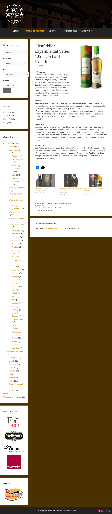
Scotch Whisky (59, 203)
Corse (14, 267)
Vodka (11, 390)
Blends (14, 156)
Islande (15, 293)
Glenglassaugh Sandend (45, 210)
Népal (14, 306)
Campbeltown (17, 159)
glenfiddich (40, 206)
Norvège (15, 310)
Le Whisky (49, 203)
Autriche (15, 244)
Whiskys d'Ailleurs (16, 218)
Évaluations (41, 203)
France (14, 280)
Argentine (15, 237)
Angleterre (16, 234)
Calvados (13, 364)
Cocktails (13, 368)
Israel (14, 297)
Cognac (12, 371)
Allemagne (16, 230)
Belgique (15, 247)
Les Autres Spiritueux (15, 351)
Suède (14, 338)
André (5, 116)
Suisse (14, 341)
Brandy (12, 361)
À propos (16, 31)
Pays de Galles (18, 319)
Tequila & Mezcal (16, 384)
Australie (15, 240)
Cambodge (16, 254)
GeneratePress (70, 510)
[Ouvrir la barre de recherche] (98, 31)
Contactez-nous (69, 31)
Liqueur (12, 377)
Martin (5, 119)
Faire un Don (87, 31)
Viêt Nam (15, 348)
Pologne (15, 329)
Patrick (6, 113)
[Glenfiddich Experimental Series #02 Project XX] (70, 180)
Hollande (15, 286)
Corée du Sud (17, 260)
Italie (14, 300)
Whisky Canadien (16, 200)
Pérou (14, 325)
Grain (14, 165)
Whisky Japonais (16, 212)
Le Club (52, 31)
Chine (14, 257)
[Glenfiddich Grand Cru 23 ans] (46, 180)
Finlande (15, 277)
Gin (10, 374)
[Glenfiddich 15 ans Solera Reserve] (95, 180)
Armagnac (13, 358)
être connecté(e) (50, 228)
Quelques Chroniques (12, 397)
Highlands (16, 169)
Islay (14, 175)
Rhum (11, 381)
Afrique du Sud (18, 224)
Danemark (16, 270)
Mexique (15, 303)
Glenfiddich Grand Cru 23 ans (45, 188)
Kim (4, 122)
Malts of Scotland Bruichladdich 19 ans (50, 208)
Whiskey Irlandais (16, 194)
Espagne (15, 273)
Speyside (67, 203)
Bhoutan (15, 250)
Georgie (15, 283)
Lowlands (15, 178)
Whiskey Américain (17, 188)
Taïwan (14, 345)
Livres (5, 394)
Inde (13, 290)
